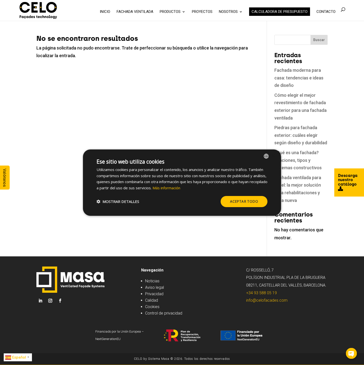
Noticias (152, 281)
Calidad (151, 300)
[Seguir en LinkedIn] (40, 301)
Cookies (152, 306)
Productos (170, 12)
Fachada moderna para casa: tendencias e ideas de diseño (298, 78)
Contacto (326, 12)
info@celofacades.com (266, 300)
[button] (118, 201)
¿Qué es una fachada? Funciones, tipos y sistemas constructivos (298, 160)
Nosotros (228, 12)
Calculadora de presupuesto (280, 11)
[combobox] (266, 155)
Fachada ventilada (135, 12)
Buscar (319, 40)
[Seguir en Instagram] (50, 301)
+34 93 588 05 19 (261, 293)
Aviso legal (154, 287)
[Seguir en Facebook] (60, 301)
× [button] (273, 156)
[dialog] (182, 182)
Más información (166, 187)
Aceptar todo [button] (244, 201)
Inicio (105, 12)
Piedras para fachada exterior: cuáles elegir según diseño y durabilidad (300, 135)
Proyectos (202, 12)
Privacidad (154, 294)
